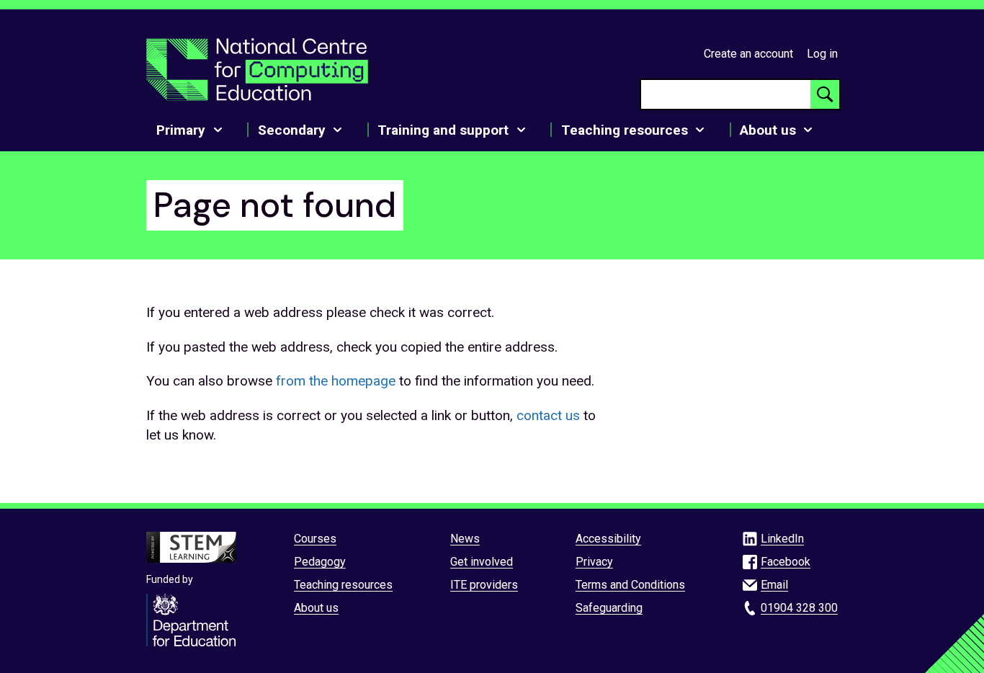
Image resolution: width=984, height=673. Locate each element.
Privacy (594, 562)
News (465, 538)
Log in (822, 54)
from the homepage (335, 381)
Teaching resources (343, 585)
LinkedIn (782, 538)
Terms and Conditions (630, 585)
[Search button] (824, 94)
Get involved (481, 562)
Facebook (785, 562)
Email (774, 585)
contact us (548, 415)
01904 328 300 (799, 608)
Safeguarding (609, 608)
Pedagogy (320, 562)
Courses (315, 538)
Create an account (748, 54)
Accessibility (608, 538)
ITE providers (484, 585)
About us (316, 608)
